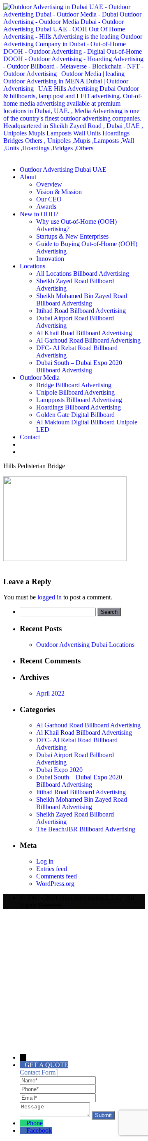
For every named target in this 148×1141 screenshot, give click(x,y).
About (28, 176)
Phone (34, 1123)
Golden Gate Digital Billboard (75, 414)
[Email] (58, 1097)
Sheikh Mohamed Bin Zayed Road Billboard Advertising (81, 299)
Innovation (50, 258)
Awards (46, 206)
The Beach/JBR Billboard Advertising (85, 829)
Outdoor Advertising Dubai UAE (63, 169)
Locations (32, 266)
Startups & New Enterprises (72, 236)
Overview (49, 184)
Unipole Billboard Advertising (75, 392)
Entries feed (51, 868)
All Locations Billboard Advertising (82, 273)
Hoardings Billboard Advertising (78, 407)
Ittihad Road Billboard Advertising (81, 310)
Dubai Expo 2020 (59, 769)
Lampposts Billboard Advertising (79, 399)
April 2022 (50, 693)
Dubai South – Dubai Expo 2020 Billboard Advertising (79, 366)
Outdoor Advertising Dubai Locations (85, 644)
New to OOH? (39, 214)
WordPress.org (55, 883)
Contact (30, 436)
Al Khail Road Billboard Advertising (84, 332)
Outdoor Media (40, 377)
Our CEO (49, 199)
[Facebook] (23, 1130)
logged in (49, 597)
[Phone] (58, 1088)
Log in (44, 861)
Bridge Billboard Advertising (73, 384)
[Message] (56, 1114)
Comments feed (56, 876)
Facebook (39, 1130)
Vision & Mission (59, 191)
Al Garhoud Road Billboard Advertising (88, 340)
